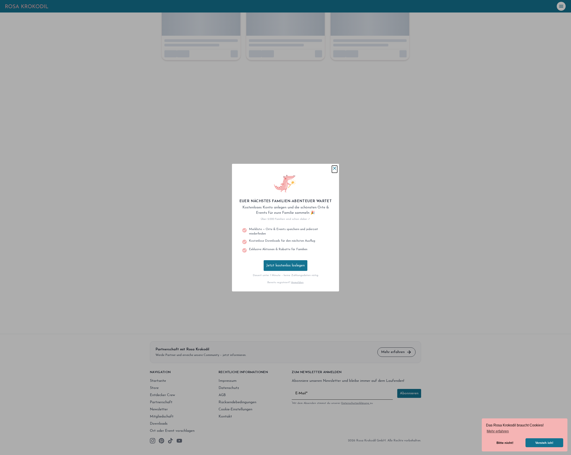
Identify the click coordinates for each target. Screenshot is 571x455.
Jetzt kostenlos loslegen (285, 265)
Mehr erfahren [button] (498, 431)
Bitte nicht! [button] (505, 443)
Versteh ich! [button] (544, 443)
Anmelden (297, 282)
